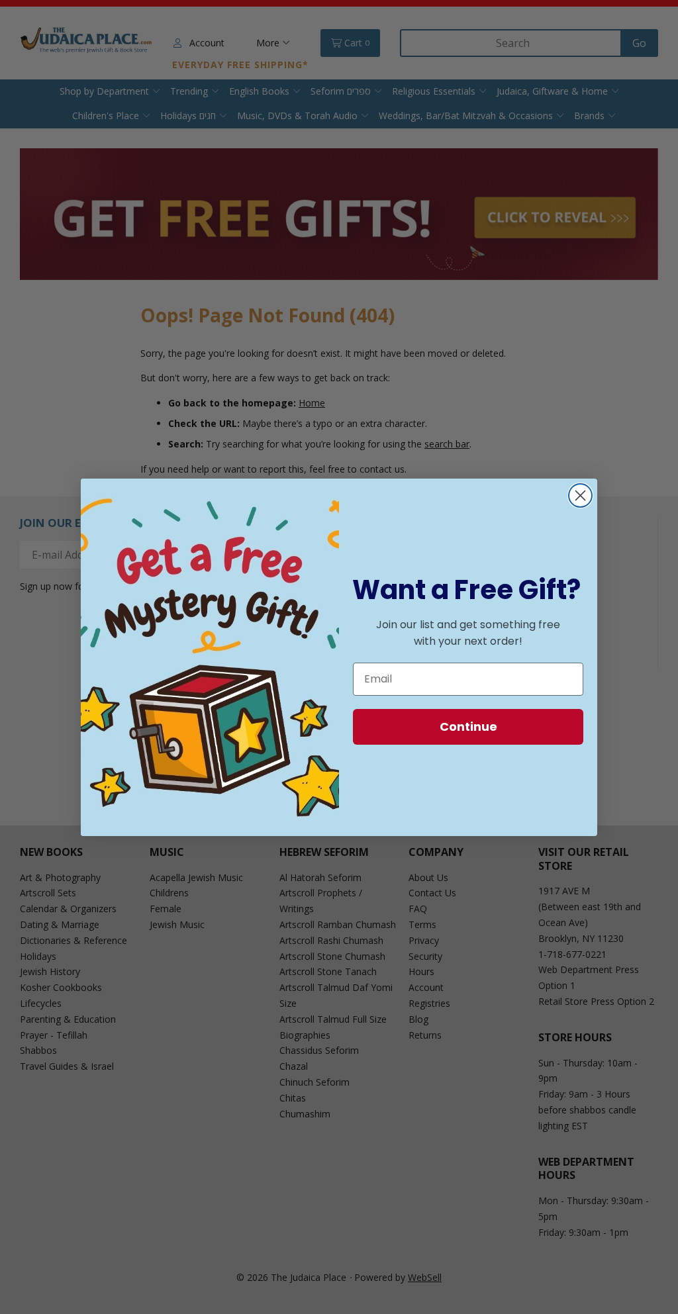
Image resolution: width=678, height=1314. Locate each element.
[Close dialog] (580, 495)
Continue (468, 726)
